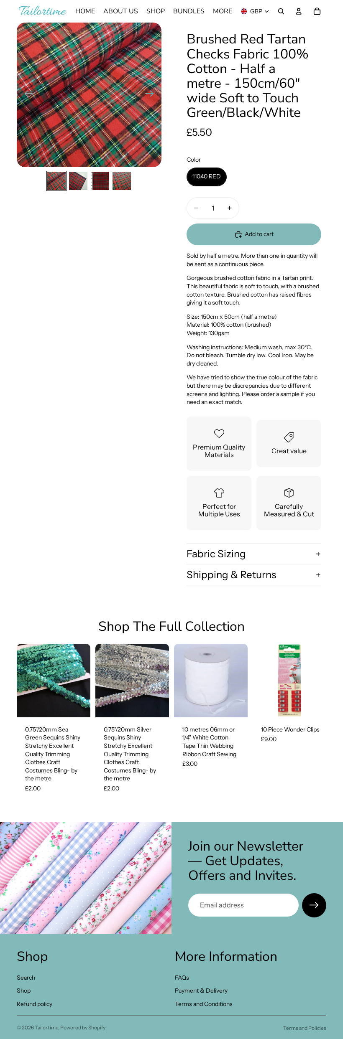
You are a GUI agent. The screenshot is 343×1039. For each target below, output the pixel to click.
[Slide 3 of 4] (100, 181)
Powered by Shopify (82, 1027)
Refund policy (34, 1004)
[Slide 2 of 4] (78, 181)
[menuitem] (222, 11)
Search (26, 977)
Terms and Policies (304, 1028)
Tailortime (46, 1027)
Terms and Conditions (204, 1004)
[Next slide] (152, 95)
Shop (24, 990)
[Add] (77, 704)
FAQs (182, 977)
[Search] (281, 11)
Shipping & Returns (231, 575)
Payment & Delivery (201, 990)
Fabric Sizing (216, 554)
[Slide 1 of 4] (56, 181)
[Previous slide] (26, 95)
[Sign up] (314, 905)
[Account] (298, 11)
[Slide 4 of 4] (122, 181)
